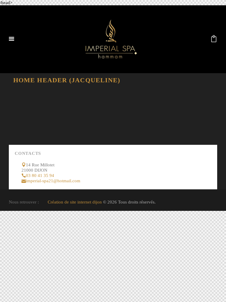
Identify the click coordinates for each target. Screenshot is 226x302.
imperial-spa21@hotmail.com (53, 180)
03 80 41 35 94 (40, 175)
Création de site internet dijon (75, 202)
